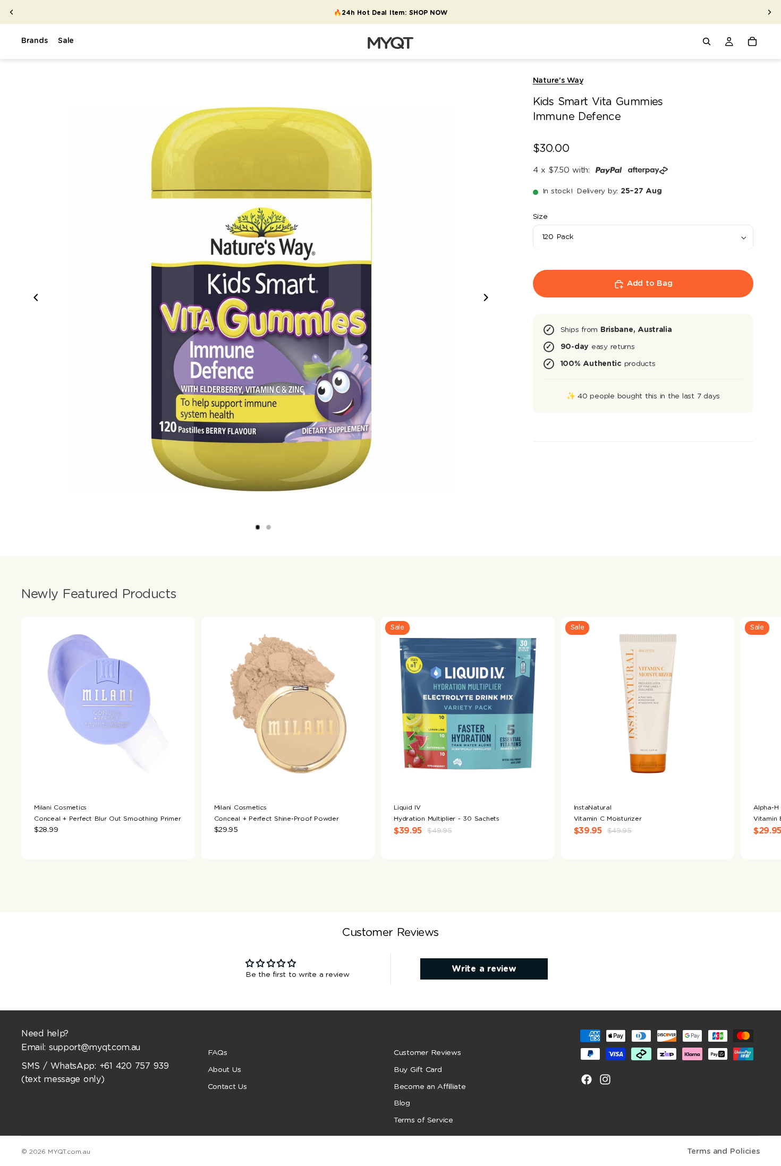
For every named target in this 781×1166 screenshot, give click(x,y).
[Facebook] (586, 1079)
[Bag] (752, 41)
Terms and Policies (723, 1151)
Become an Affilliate (430, 1087)
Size (540, 217)
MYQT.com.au (69, 1151)
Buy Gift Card (418, 1070)
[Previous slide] (11, 12)
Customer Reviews (427, 1053)
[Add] (178, 774)
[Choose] (358, 774)
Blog (402, 1103)
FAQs (217, 1053)
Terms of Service (423, 1120)
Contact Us (227, 1087)
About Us (224, 1070)
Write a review (484, 969)
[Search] (706, 41)
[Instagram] (605, 1079)
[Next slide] (769, 12)
